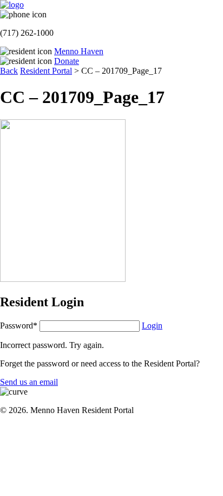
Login (152, 325)
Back (9, 70)
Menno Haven (78, 51)
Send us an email (29, 382)
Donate (66, 61)
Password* (18, 325)
